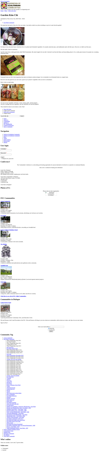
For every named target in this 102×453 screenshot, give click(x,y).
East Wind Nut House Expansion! (15, 424)
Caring (8, 386)
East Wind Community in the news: (15, 418)
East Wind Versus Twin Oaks (13, 421)
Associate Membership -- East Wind (15, 413)
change (8, 391)
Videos (5, 138)
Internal (5, 142)
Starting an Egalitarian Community (12, 135)
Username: (4, 148)
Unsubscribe (52, 330)
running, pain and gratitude (13, 375)
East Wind (3, 215)
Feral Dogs (9, 383)
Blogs (5, 10)
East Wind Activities (11, 402)
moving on (9, 382)
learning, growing (11, 398)
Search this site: (5, 116)
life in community (11, 394)
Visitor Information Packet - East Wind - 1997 (17, 428)
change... (9, 379)
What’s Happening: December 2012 (15, 355)
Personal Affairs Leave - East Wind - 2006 (17, 410)
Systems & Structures (9, 125)
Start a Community (8, 126)
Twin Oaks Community (9, 436)
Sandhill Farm (4, 265)
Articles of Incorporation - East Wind (15, 417)
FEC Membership (8, 124)
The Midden (4, 244)
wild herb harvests (11, 387)
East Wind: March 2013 (12, 348)
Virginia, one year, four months (14, 359)
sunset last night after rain (13, 404)
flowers (8, 390)
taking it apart (10, 422)
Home (2, 10)
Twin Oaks (3, 282)
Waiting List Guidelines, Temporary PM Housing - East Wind (21, 406)
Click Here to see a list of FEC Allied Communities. (13, 296)
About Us (6, 120)
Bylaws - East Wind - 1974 (13, 426)
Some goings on (10, 399)
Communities (7, 121)
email (44, 326)
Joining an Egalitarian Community (12, 134)
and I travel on (10, 347)
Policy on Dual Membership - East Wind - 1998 (18, 412)
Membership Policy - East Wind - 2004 (16, 416)
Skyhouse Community (9, 433)
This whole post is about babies (14, 393)
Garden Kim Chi (10, 389)
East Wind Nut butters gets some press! (16, 420)
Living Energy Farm (6, 302)
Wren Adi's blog (12, 10)
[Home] (11, 8)
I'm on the (9, 354)
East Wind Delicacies (12, 395)
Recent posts (7, 141)
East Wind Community (9, 22)
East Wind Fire (10, 377)
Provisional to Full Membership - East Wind (17, 414)
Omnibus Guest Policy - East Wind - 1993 (16, 409)
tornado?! (9, 397)
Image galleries (7, 139)
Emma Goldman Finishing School (9, 230)
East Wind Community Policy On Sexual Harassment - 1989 (21, 425)
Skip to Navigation (5, 1)
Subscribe (52, 328)
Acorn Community (5, 201)
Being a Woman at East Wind (13, 385)
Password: (4, 153)
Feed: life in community (9, 112)
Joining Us (6, 122)
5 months (9, 378)
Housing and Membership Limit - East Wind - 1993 (19, 408)
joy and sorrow (10, 405)
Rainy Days (9, 401)
